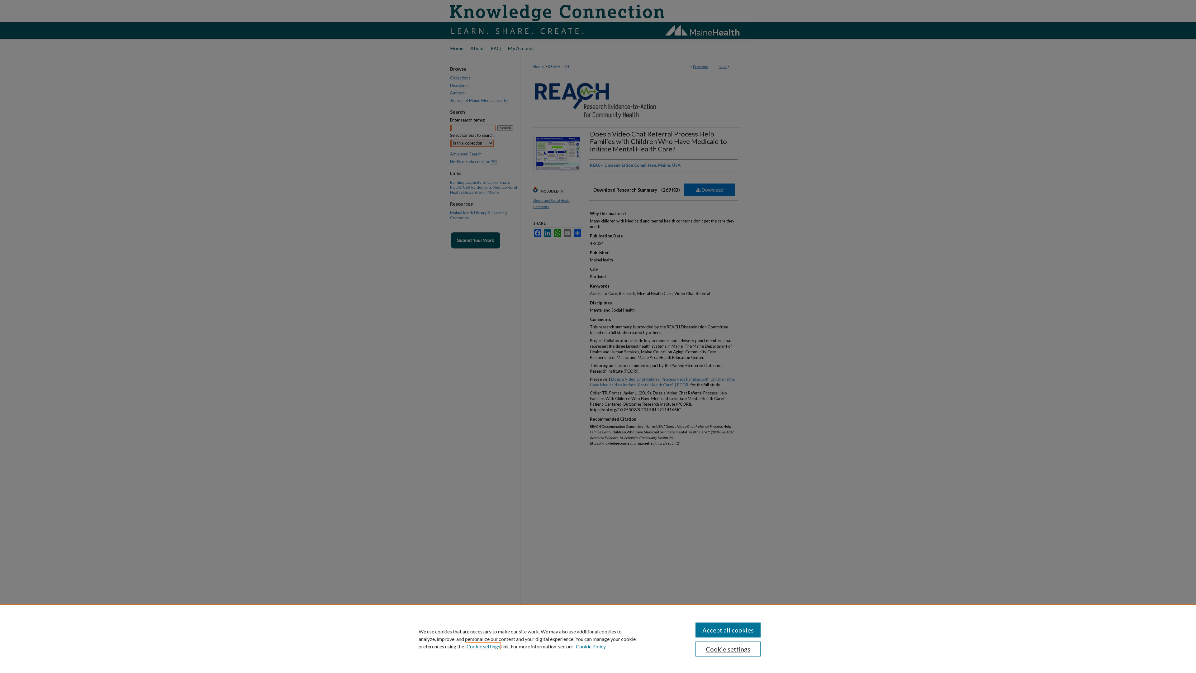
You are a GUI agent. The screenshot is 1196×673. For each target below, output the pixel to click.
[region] (598, 638)
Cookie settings (483, 646)
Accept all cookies (728, 630)
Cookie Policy (591, 646)
